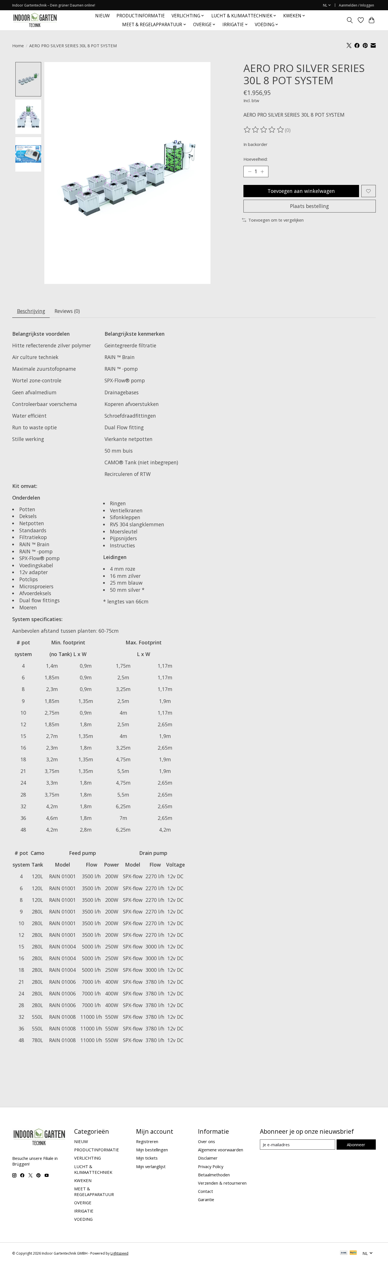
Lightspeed (119, 1253)
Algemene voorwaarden (220, 1149)
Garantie (206, 1199)
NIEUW (102, 16)
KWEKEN (82, 1180)
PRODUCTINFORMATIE (140, 16)
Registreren (147, 1141)
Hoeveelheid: (255, 159)
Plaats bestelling (309, 206)
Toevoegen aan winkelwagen (301, 190)
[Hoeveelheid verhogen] (262, 172)
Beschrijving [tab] (31, 311)
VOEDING (83, 1219)
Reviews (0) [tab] (67, 311)
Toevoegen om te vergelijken (276, 220)
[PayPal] (353, 1253)
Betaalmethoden (214, 1175)
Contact (205, 1191)
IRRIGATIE (83, 1211)
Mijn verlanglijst (151, 1166)
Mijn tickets (147, 1158)
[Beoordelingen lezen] (264, 129)
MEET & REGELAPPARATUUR (94, 1191)
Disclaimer (208, 1158)
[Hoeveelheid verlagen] (250, 172)
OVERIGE (82, 1202)
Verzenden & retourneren (222, 1183)
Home (18, 45)
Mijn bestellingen (152, 1149)
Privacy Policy (210, 1166)
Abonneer (356, 1144)
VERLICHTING (87, 1158)
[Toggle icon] (350, 20)
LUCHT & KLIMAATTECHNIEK (93, 1169)
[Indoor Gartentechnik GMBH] (35, 20)
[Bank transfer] (343, 1253)
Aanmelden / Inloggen (356, 5)
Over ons (206, 1141)
